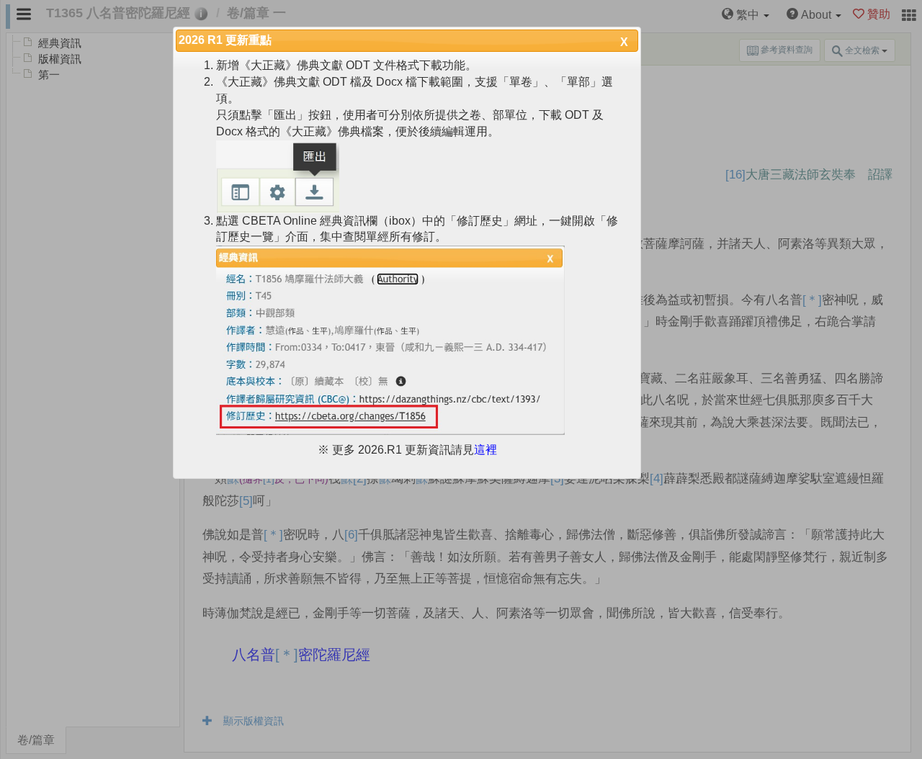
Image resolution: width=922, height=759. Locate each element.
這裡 (485, 450)
